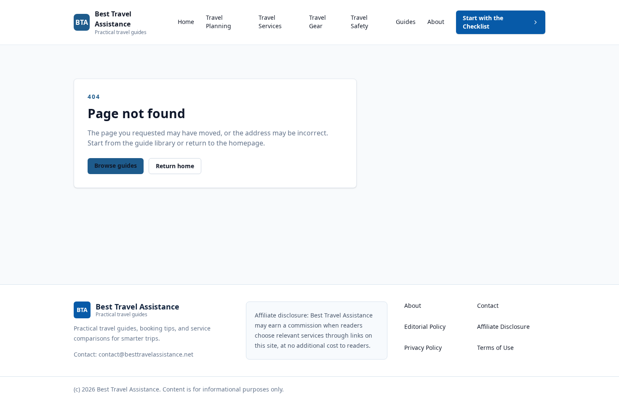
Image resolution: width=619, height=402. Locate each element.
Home (186, 22)
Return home (175, 166)
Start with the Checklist (483, 22)
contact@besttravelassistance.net (146, 354)
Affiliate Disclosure (503, 327)
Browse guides (115, 165)
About (435, 22)
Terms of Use (495, 348)
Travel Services (270, 21)
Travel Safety (359, 21)
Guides (406, 22)
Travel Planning (218, 21)
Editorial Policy (425, 327)
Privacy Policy (423, 348)
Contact (488, 305)
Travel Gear (317, 21)
